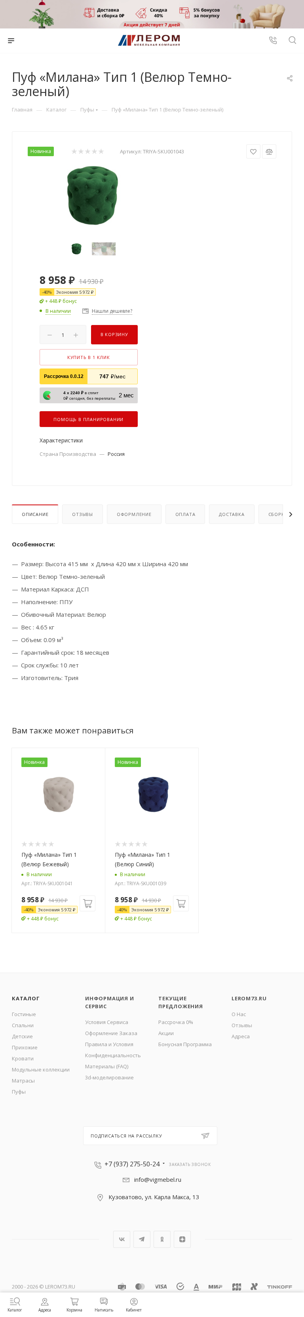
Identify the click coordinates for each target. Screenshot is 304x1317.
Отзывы (82, 514)
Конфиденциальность (113, 1055)
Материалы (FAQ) (106, 1066)
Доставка (231, 514)
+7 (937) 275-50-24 (132, 1164)
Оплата (185, 514)
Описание (35, 514)
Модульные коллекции (41, 1069)
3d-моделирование (109, 1077)
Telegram (141, 1239)
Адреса (241, 1036)
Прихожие (25, 1047)
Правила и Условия (109, 1044)
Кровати (23, 1058)
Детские (22, 1036)
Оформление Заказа (111, 1033)
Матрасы (23, 1080)
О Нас (239, 1014)
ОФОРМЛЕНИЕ (134, 514)
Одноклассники (162, 1239)
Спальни (23, 1025)
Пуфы (19, 1091)
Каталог (26, 998)
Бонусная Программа (185, 1044)
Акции (166, 1033)
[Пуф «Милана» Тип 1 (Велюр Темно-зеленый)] (90, 196)
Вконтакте (121, 1239)
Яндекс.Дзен (182, 1239)
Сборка (278, 514)
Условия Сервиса (106, 1022)
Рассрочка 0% (175, 1022)
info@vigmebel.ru (157, 1179)
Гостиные (24, 1014)
